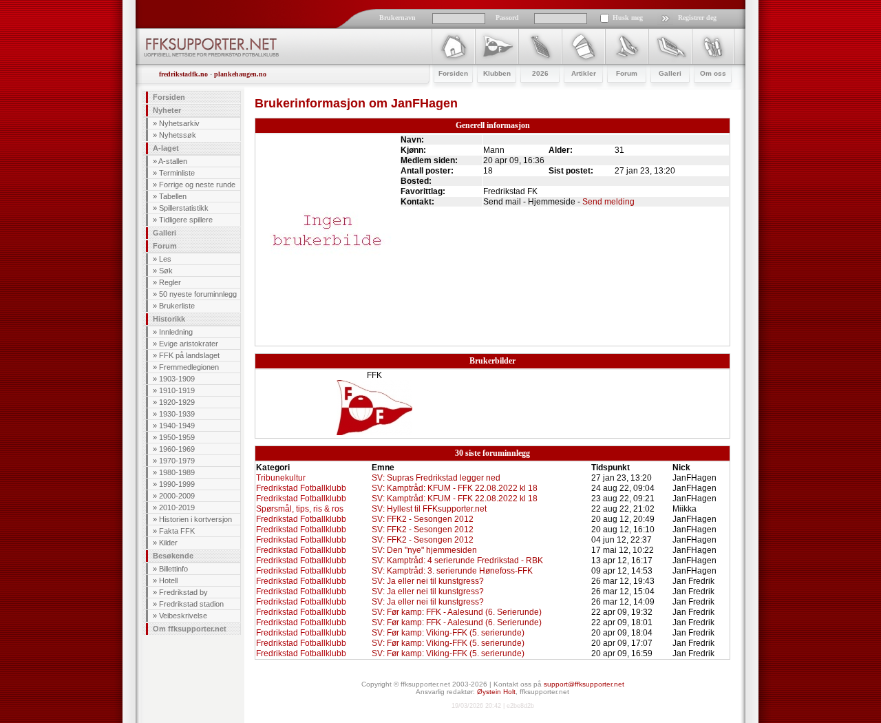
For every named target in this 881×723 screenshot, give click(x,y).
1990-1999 (177, 484)
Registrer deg (697, 17)
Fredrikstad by (183, 592)
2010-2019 (177, 507)
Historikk (169, 319)
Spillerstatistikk (184, 208)
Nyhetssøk (177, 135)
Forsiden (169, 97)
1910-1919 (177, 390)
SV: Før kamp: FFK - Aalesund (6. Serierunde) (457, 612)
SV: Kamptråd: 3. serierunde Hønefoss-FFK (452, 571)
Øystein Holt (496, 691)
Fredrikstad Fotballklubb (301, 488)
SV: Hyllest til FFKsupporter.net (429, 509)
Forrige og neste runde (197, 184)
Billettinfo (173, 569)
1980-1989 (177, 472)
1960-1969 (177, 449)
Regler (170, 282)
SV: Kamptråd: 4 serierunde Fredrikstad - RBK (457, 560)
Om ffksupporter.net (189, 629)
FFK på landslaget (189, 355)
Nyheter (167, 110)
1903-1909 (177, 379)
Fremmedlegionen (189, 367)
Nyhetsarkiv (179, 123)
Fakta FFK (177, 531)
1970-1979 (177, 461)
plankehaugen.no (240, 74)
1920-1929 (177, 402)
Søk (166, 270)
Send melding (608, 202)
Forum (165, 246)
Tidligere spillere (186, 220)
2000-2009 (177, 496)
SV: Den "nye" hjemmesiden (424, 550)
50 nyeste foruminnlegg (198, 294)
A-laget (166, 148)
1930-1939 (177, 414)
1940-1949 (177, 425)
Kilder (168, 542)
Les (165, 259)
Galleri (164, 233)
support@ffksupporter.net (584, 684)
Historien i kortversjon (195, 519)
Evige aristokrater (188, 343)
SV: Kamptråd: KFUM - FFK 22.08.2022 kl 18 (455, 488)
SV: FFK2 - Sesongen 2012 (423, 519)
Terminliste (177, 173)
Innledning (176, 332)
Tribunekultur (281, 478)
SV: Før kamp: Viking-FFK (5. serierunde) (448, 633)
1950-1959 (177, 437)
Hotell (168, 580)
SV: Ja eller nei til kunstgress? (428, 581)
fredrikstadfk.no (183, 74)
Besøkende (173, 556)
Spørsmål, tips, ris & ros (299, 509)
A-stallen (172, 161)
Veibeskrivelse (183, 615)
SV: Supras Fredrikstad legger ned (436, 478)
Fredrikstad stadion (191, 604)
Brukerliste (177, 306)
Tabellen (173, 196)
